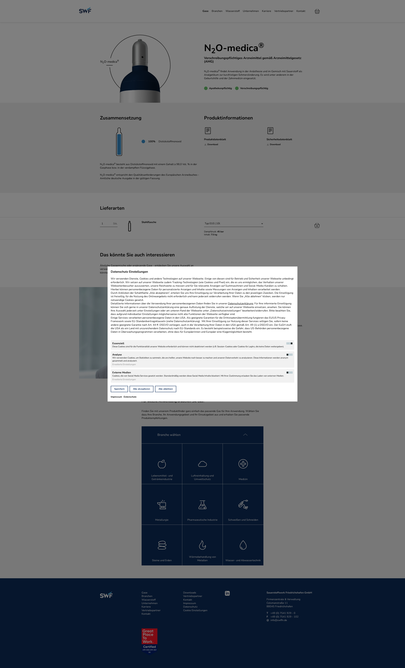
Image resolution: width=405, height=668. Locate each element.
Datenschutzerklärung (240, 303)
